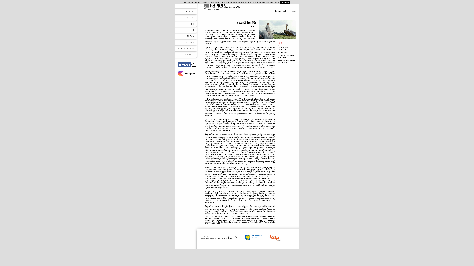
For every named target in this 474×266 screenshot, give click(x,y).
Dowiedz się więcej (272, 2)
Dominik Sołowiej (284, 46)
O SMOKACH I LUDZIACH (283, 48)
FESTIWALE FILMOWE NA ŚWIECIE (286, 61)
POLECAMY (282, 53)
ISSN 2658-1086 (232, 7)
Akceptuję (285, 2)
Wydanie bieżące (211, 9)
